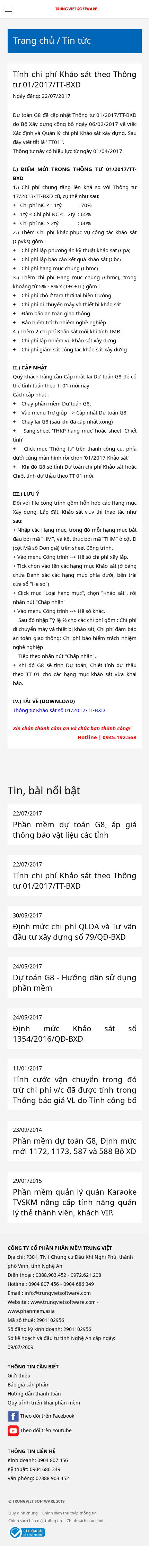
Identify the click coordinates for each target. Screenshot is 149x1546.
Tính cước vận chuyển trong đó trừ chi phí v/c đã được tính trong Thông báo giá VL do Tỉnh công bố (75, 1089)
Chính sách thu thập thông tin (69, 1512)
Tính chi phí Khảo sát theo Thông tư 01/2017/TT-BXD (75, 880)
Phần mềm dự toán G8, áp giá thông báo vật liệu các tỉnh (75, 829)
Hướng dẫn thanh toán (34, 1393)
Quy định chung (23, 1512)
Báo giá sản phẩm (29, 1384)
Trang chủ (33, 40)
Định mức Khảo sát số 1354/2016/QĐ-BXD (75, 1033)
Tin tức (76, 40)
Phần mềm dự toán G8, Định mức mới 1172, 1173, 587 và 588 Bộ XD (75, 1145)
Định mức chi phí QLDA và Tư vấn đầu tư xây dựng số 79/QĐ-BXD (75, 931)
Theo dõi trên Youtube (45, 1430)
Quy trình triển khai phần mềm (44, 1402)
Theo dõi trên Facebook (46, 1415)
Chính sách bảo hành (86, 1520)
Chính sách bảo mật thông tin (35, 1520)
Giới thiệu (19, 1375)
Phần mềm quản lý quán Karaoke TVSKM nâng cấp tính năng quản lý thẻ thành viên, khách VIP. (75, 1202)
